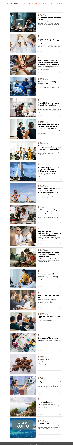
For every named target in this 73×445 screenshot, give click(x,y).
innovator (41, 9)
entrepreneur (24, 9)
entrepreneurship (33, 9)
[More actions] (61, 15)
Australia (52, 9)
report (46, 9)
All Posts (11, 9)
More (57, 9)
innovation (18, 9)
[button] (61, 9)
